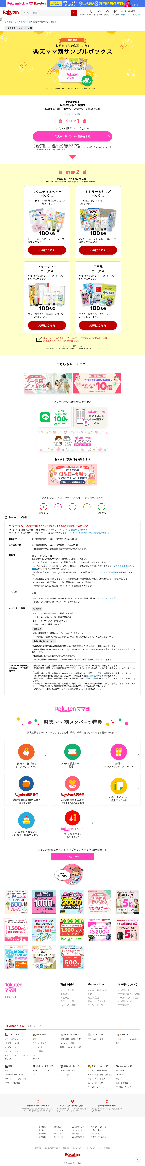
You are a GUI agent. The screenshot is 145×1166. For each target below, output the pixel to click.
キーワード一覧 (96, 1005)
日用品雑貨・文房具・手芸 (70, 1039)
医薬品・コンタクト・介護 (70, 1047)
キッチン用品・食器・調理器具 (100, 1075)
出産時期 (65, 994)
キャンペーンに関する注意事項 (73, 530)
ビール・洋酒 (37, 1051)
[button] (92, 13)
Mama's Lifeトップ (97, 990)
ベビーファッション (12, 1051)
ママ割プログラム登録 (129, 994)
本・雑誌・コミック (123, 1087)
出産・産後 (93, 997)
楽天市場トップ (11, 22)
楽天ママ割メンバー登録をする (72, 136)
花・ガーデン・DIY (95, 1083)
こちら (76, 340)
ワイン (35, 1055)
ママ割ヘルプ (124, 1001)
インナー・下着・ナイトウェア (16, 1055)
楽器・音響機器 (122, 1083)
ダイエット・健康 (67, 1043)
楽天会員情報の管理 (120, 649)
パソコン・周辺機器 (12, 1083)
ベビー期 (65, 997)
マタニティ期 (67, 990)
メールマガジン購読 (128, 997)
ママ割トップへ (11, 997)
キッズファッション (12, 1047)
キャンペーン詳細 (72, 114)
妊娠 (90, 994)
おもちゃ (119, 1043)
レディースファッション (14, 1039)
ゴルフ (35, 1075)
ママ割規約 (123, 1005)
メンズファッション (12, 1043)
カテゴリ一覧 (67, 1001)
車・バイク (64, 1075)
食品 (34, 1039)
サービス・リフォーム (96, 1087)
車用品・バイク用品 (68, 1071)
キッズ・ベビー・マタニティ (127, 1039)
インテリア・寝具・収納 (97, 1071)
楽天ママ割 (26, 22)
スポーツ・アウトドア (40, 1071)
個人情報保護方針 (94, 676)
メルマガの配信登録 (108, 572)
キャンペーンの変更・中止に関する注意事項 (89, 533)
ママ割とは (123, 990)
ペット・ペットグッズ (96, 1079)
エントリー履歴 (109, 598)
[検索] (74, 13)
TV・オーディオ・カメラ (14, 1075)
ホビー (118, 1079)
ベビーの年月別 (68, 1005)
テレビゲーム (121, 1071)
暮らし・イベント (97, 1001)
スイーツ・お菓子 (39, 1043)
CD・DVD (120, 1075)
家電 (6, 1071)
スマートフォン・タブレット (16, 1079)
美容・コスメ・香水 (95, 1039)
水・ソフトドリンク (40, 1047)
